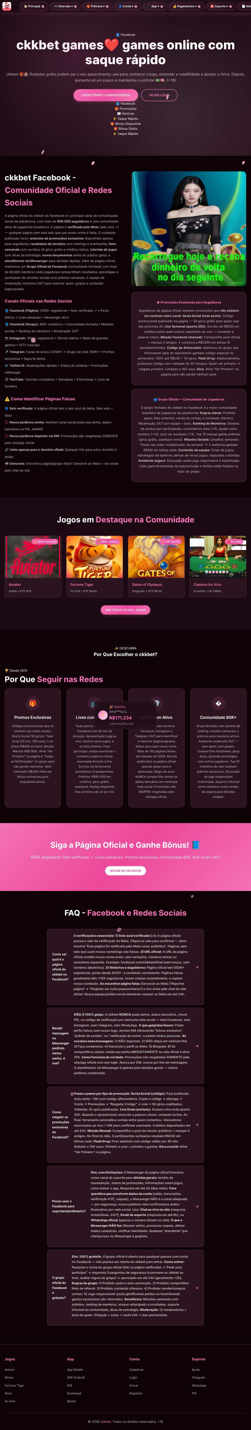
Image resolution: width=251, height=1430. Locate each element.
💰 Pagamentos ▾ (184, 6)
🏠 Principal (32, 6)
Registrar (136, 1393)
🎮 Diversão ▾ (63, 6)
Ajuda (196, 1370)
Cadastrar (136, 1370)
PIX (194, 1393)
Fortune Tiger (14, 1385)
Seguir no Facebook (125, 870)
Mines (9, 1377)
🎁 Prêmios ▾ (96, 6)
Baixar (71, 1401)
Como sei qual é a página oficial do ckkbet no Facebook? (120, 965)
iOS (69, 1385)
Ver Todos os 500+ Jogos (125, 610)
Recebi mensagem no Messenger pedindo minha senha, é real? (121, 1043)
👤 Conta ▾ (125, 6)
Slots (8, 1393)
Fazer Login (159, 95)
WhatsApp (199, 1385)
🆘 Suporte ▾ (219, 6)
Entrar (133, 1385)
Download (74, 1393)
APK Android (76, 1377)
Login (133, 1377)
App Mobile (75, 1370)
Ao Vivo (10, 1401)
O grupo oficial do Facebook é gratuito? (120, 1286)
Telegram (198, 1377)
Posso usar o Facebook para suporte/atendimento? (120, 1204)
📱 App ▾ (153, 6)
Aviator (10, 1370)
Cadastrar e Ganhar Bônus (105, 95)
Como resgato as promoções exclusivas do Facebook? (121, 1123)
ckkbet (106, 1421)
